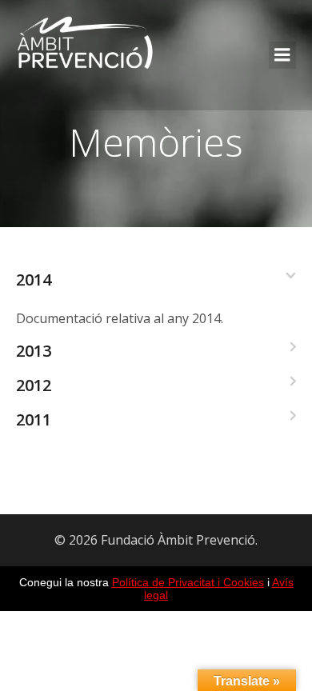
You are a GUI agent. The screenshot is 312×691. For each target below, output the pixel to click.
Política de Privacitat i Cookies (188, 582)
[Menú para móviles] (282, 55)
